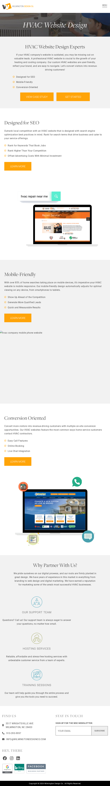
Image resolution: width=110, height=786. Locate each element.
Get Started (73, 97)
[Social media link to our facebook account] (5, 758)
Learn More (17, 166)
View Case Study (37, 97)
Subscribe (99, 730)
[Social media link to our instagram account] (12, 758)
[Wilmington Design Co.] (47, 6)
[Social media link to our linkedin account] (18, 758)
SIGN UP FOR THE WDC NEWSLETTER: (74, 723)
